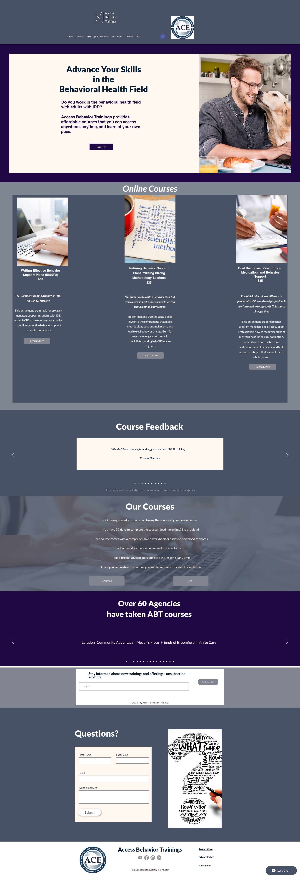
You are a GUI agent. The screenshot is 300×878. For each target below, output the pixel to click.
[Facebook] (146, 857)
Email (82, 772)
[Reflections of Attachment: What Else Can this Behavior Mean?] (137, 661)
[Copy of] (158, 483)
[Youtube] (140, 857)
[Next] (287, 455)
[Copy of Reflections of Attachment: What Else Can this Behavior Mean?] (140, 661)
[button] (162, 35)
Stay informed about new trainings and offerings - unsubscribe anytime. (136, 675)
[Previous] (13, 455)
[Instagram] (152, 857)
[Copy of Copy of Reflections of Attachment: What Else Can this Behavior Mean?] (143, 661)
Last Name (122, 754)
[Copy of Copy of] (153, 661)
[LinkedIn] (159, 857)
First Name (85, 754)
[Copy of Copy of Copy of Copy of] (173, 661)
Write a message (88, 787)
